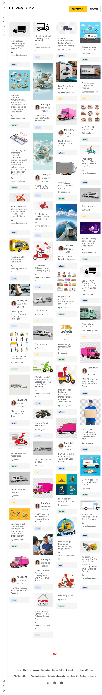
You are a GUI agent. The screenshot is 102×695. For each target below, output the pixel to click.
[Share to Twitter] (18, 34)
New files (27, 670)
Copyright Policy (86, 670)
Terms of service (38, 676)
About (36, 670)
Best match (78, 9)
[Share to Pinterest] (27, 34)
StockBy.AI (45, 104)
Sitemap (92, 676)
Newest (94, 9)
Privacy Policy (58, 670)
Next (55, 653)
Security (74, 676)
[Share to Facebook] (23, 34)
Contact (83, 676)
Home (18, 670)
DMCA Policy (71, 670)
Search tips (45, 670)
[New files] (3, 35)
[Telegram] (4, 691)
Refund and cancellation (58, 676)
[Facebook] (54, 683)
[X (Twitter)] (4, 686)
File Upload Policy (21, 676)
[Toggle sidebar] (3, 7)
